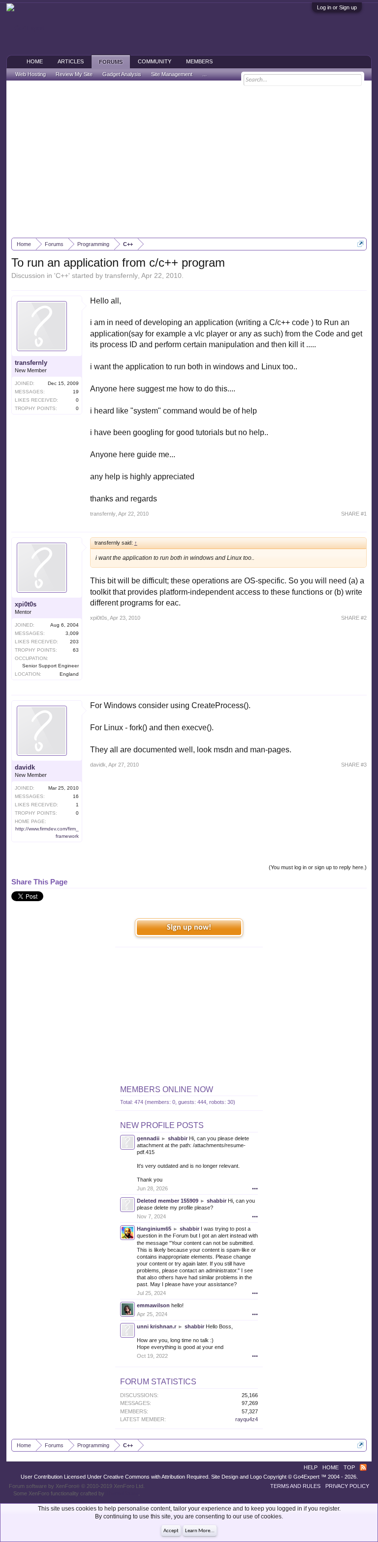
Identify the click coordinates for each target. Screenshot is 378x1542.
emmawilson (153, 1305)
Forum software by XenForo (77, 1486)
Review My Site (74, 74)
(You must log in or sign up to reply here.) (318, 867)
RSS (363, 1467)
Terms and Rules (295, 1486)
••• (255, 1188)
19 (76, 391)
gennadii (148, 1138)
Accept (171, 1531)
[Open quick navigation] (360, 244)
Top (349, 1467)
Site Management (171, 74)
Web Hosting (30, 74)
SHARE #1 (354, 514)
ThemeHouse (122, 1493)
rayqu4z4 (246, 1419)
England (69, 674)
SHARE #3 (354, 765)
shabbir (178, 1138)
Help (310, 1467)
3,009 (72, 633)
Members (199, 61)
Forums (111, 62)
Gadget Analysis (121, 74)
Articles (71, 61)
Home (35, 61)
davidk (25, 767)
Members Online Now (166, 1089)
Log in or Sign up (337, 7)
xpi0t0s (25, 604)
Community (154, 61)
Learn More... (200, 1531)
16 (76, 796)
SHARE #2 (354, 618)
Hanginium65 (154, 1229)
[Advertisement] (189, 159)
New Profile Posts (162, 1125)
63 (76, 650)
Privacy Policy (347, 1486)
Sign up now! (189, 928)
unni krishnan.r (156, 1326)
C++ (62, 275)
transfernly (121, 275)
